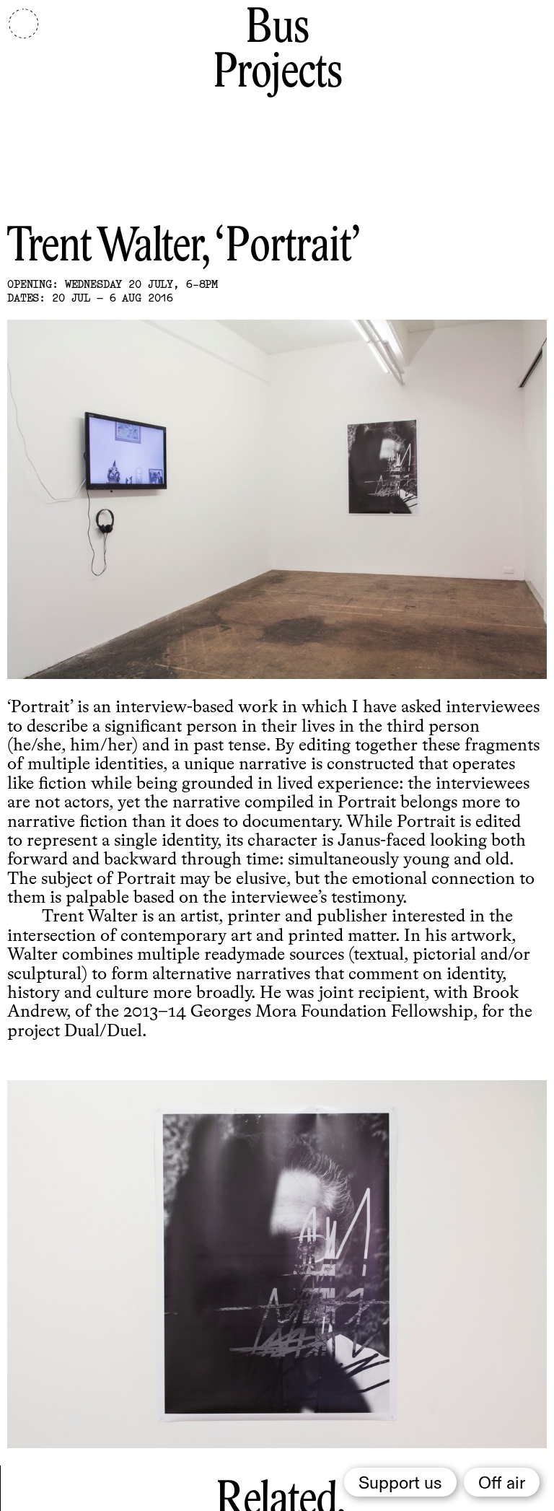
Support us (400, 1483)
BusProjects (277, 51)
